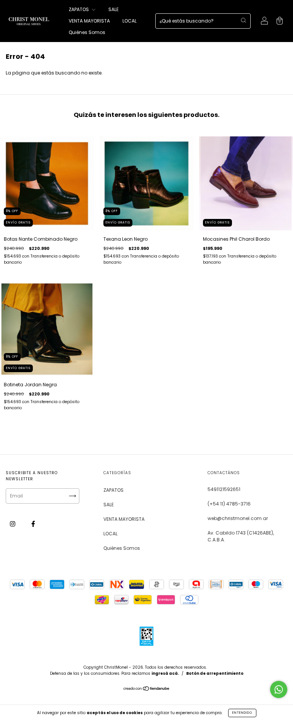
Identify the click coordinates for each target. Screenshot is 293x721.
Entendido (242, 713)
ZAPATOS (79, 9)
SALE (113, 9)
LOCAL (129, 21)
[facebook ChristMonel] (33, 523)
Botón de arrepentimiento (214, 673)
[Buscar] (243, 20)
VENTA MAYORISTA (89, 21)
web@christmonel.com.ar (238, 518)
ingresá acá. (165, 673)
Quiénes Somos (87, 32)
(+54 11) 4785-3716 (229, 504)
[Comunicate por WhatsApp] (278, 689)
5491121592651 (224, 489)
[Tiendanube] (147, 689)
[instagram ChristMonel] (13, 523)
